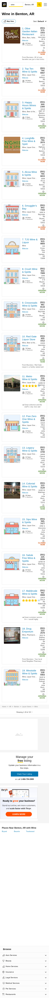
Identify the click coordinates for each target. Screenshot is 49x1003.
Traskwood (30, 831)
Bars (28, 38)
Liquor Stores (32, 75)
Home (4, 707)
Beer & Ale (31, 112)
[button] (45, 4)
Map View (10, 21)
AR (10, 707)
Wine (24, 38)
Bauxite (17, 831)
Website (25, 40)
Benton (16, 707)
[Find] (39, 4)
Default (41, 21)
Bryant (4, 831)
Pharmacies (31, 635)
